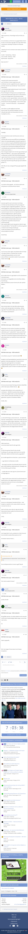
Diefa (3, 888)
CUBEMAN (12, 888)
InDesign (5, 811)
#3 (26, 126)
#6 (26, 245)
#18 (26, 593)
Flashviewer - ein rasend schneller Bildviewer (14, 830)
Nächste (8, 23)
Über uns (14, 914)
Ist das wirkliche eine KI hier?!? (10, 815)
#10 (26, 349)
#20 (26, 634)
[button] (3, 662)
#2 (26, 74)
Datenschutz (14, 923)
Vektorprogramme (7, 766)
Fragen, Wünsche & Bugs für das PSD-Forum (12, 818)
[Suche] (26, 1)
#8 (26, 300)
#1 (26, 33)
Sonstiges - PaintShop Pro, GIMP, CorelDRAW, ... (13, 833)
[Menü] (1, 1)
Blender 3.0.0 (7, 778)
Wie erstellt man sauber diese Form (11, 763)
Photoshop (6, 790)
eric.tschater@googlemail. (20, 904)
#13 (26, 437)
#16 (26, 549)
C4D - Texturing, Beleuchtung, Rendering (12, 747)
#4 (26, 178)
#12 (26, 411)
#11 (26, 379)
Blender (5, 781)
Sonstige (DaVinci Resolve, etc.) (10, 760)
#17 (26, 575)
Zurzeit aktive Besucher (10, 885)
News (5, 775)
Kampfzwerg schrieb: (6, 556)
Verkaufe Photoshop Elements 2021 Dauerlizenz (15, 793)
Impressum (14, 921)
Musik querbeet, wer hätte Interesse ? (12, 800)
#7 (26, 269)
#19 (26, 610)
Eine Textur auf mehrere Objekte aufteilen (14, 744)
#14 (26, 496)
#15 (26, 527)
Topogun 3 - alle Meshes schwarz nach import (14, 750)
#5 (26, 197)
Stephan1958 (6, 888)
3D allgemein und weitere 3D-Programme (12, 753)
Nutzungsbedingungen (14, 919)
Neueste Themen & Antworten (12, 740)
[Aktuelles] (22, 1)
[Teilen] (24, 33)
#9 (26, 322)
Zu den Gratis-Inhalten (14, 734)
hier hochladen (7, 670)
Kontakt (14, 917)
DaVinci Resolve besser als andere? (11, 757)
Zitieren (25, 66)
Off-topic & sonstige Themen (9, 803)
